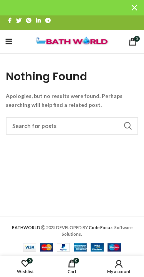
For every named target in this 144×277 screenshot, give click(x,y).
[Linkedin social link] (38, 20)
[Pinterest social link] (29, 20)
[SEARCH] (127, 126)
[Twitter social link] (19, 20)
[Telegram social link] (48, 20)
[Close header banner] (134, 7)
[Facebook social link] (10, 20)
